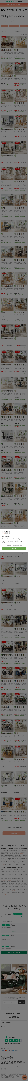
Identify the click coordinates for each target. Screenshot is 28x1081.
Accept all (14, 548)
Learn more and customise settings (14, 545)
